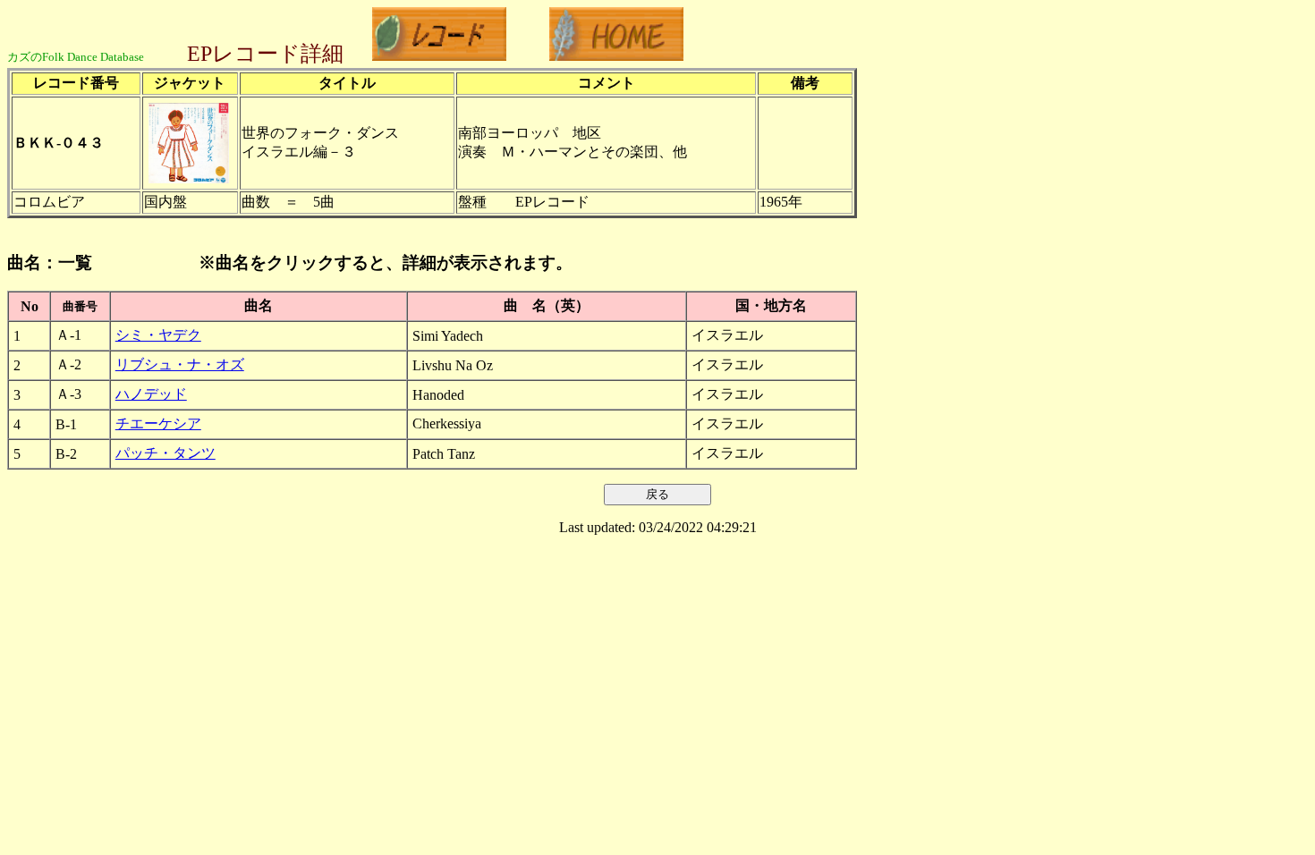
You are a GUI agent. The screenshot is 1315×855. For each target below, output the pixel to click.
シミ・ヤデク (158, 335)
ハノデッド (151, 394)
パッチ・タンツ (165, 453)
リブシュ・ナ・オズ (179, 364)
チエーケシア (158, 423)
